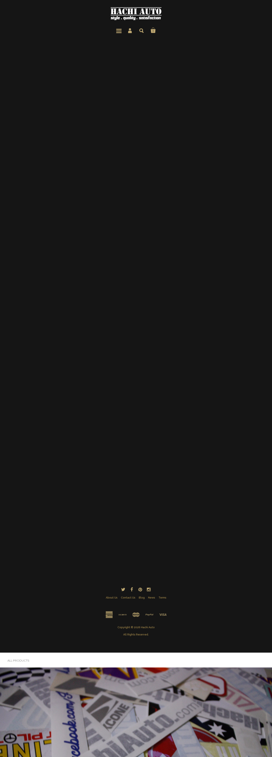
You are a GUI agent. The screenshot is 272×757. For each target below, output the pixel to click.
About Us (112, 597)
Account (130, 30)
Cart (153, 30)
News (151, 597)
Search (142, 30)
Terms (162, 597)
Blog (142, 597)
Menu (119, 30)
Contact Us (128, 597)
